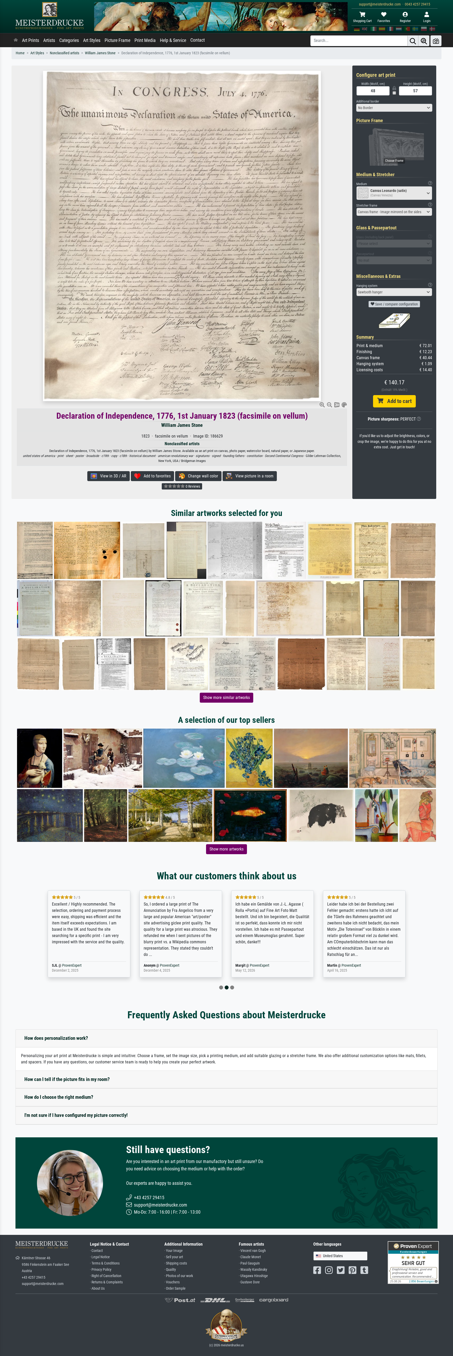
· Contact (96, 1251)
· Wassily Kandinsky (253, 1269)
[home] (16, 40)
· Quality (170, 1269)
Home (20, 53)
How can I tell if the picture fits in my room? (67, 1079)
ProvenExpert (78, 965)
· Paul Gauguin (249, 1263)
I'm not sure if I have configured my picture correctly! (76, 1115)
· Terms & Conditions (105, 1263)
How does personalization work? (56, 1038)
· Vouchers (172, 1282)
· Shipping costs (175, 1263)
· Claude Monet (250, 1257)
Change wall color (201, 475)
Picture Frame (117, 40)
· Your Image (173, 1251)
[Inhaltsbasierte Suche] (423, 40)
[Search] (412, 40)
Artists (49, 40)
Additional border (367, 101)
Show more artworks (226, 849)
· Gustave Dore (249, 1282)
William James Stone (100, 53)
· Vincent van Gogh (252, 1251)
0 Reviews (192, 486)
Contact (197, 40)
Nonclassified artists (64, 53)
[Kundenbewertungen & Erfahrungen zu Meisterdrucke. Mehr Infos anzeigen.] (413, 1262)
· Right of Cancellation (105, 1276)
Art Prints (30, 40)
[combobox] (394, 108)
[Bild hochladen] (435, 40)
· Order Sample (175, 1288)
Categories (69, 40)
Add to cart (397, 401)
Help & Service (173, 40)
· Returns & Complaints (106, 1282)
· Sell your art (173, 1257)
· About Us (97, 1288)
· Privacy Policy (100, 1269)
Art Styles (91, 40)
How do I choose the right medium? (58, 1097)
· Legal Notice (100, 1257)
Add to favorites (156, 475)
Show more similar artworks (226, 697)
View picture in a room (252, 475)
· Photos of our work (178, 1276)
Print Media (145, 40)
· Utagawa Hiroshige (253, 1276)
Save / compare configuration (396, 304)
